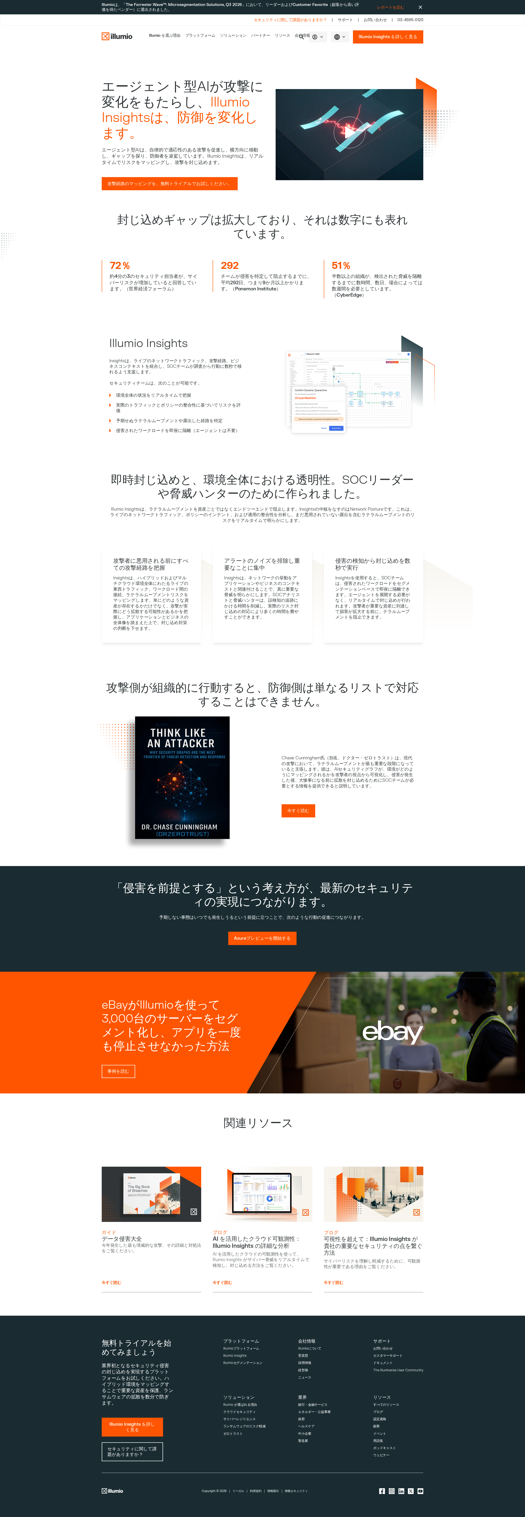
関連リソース (258, 1123)
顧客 (376, 1426)
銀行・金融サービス (313, 1404)
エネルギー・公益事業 (314, 1412)
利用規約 (255, 1491)
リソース (282, 35)
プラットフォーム (200, 35)
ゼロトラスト (233, 1433)
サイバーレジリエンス (239, 1419)
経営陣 (303, 1370)
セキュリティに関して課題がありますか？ (290, 19)
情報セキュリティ (296, 1491)
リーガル (238, 1491)
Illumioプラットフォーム (241, 1348)
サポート (345, 19)
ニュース (304, 1377)
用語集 (378, 1441)
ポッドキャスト (384, 1448)
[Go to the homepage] (117, 37)
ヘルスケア (306, 1426)
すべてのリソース (386, 1404)
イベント (379, 1433)
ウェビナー (381, 1455)
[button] (318, 37)
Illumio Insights (235, 1355)
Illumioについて (309, 1348)
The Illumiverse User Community (398, 1370)
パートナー (260, 35)
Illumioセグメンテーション (242, 1363)
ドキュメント (383, 1363)
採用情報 (304, 1363)
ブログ (378, 1412)
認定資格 (379, 1419)
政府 (301, 1419)
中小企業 (304, 1433)
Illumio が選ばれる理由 (240, 1404)
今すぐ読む (111, 1282)
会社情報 (302, 35)
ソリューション (233, 35)
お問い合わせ (375, 19)
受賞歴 (303, 1355)
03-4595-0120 (410, 19)
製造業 (303, 1441)
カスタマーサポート (388, 1355)
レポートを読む (390, 7)
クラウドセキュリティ (239, 1412)
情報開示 (273, 1491)
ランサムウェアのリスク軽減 (244, 1426)
